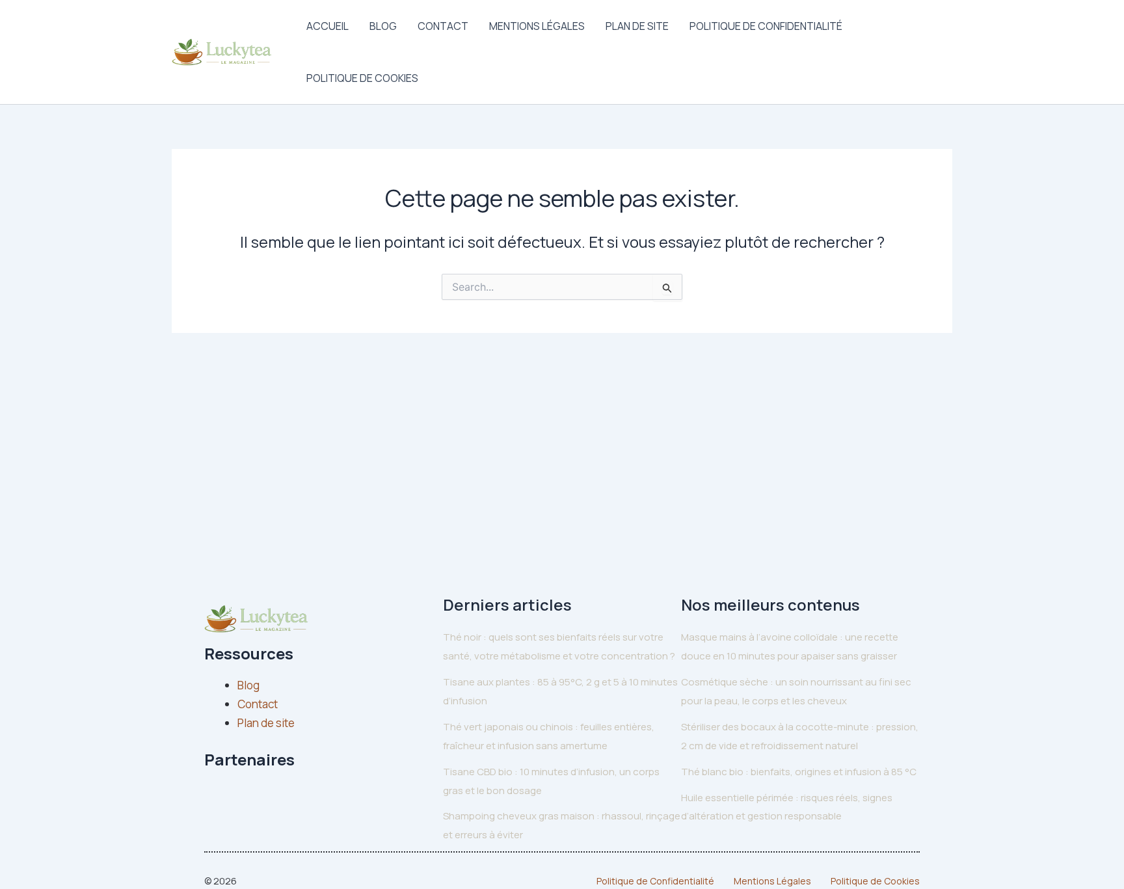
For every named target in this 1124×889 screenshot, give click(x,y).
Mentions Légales (537, 26)
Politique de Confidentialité (765, 26)
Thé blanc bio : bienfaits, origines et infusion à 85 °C (799, 771)
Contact (443, 26)
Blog (383, 26)
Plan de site (637, 26)
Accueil (327, 26)
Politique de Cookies (362, 78)
